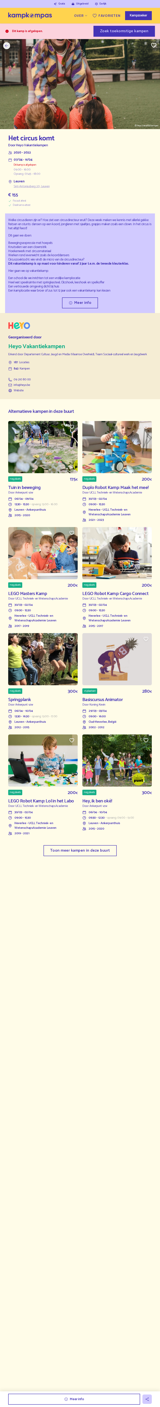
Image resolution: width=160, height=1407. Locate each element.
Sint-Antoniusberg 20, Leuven (32, 186)
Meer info (83, 303)
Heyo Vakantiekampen (32, 145)
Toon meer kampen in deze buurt (80, 850)
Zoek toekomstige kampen (124, 31)
